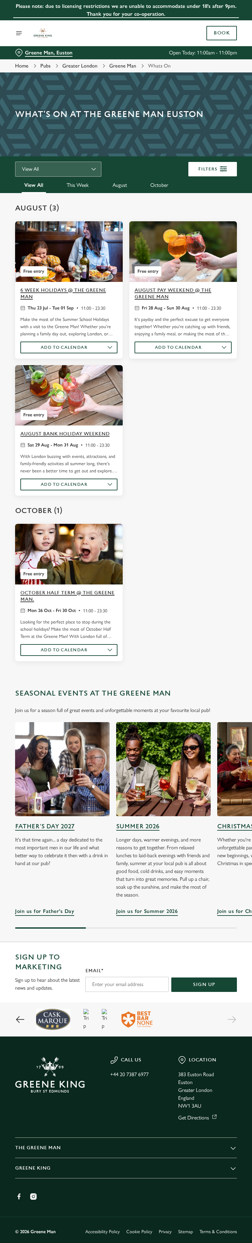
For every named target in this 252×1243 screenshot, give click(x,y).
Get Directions (193, 1118)
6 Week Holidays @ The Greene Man (63, 293)
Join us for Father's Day (62, 769)
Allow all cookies (205, 689)
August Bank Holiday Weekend (65, 434)
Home (22, 66)
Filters (208, 169)
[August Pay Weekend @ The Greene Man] (183, 251)
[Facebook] (19, 1196)
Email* (94, 971)
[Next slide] (231, 1019)
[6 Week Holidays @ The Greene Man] (69, 251)
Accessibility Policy (102, 1231)
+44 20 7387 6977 (129, 1074)
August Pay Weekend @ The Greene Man (173, 293)
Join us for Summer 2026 (163, 769)
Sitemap (185, 1231)
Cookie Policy (139, 1231)
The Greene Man (38, 1148)
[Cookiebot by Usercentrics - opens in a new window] (215, 548)
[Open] (19, 33)
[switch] (95, 644)
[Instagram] (33, 1196)
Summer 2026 (137, 826)
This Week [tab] (78, 185)
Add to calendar (64, 347)
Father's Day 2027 (44, 826)
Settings (222, 668)
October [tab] (159, 185)
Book (221, 33)
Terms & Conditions (218, 1231)
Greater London (79, 66)
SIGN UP (204, 984)
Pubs (45, 66)
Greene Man (122, 66)
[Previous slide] (20, 1019)
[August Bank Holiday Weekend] (69, 395)
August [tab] (120, 185)
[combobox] (58, 169)
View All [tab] (33, 185)
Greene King (33, 1168)
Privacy (165, 1231)
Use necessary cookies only (125, 689)
